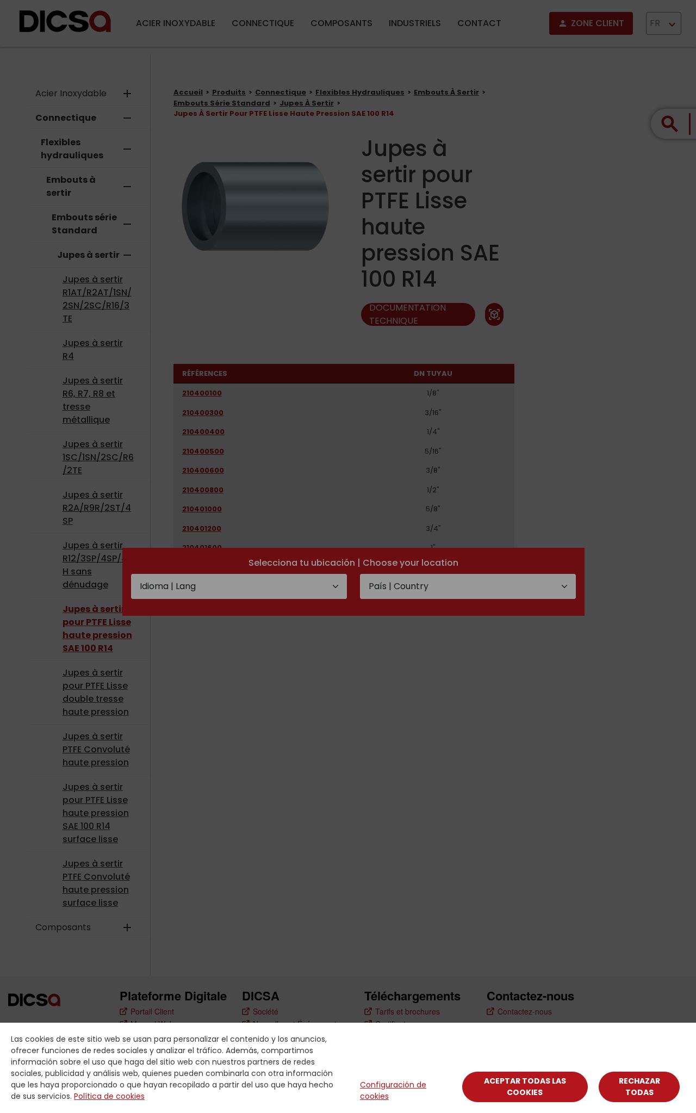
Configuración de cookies (393, 1090)
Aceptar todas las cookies (525, 1086)
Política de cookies (109, 1096)
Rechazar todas (639, 1086)
